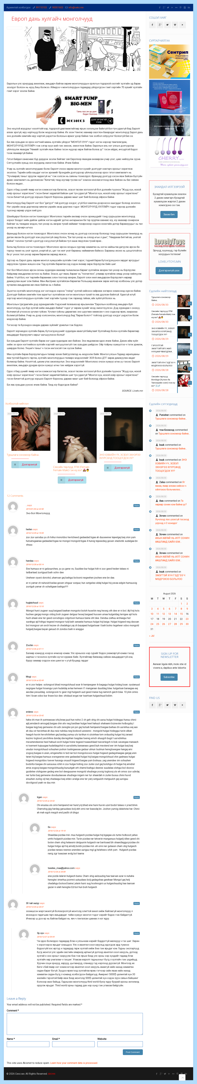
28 (175, 624)
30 (187, 624)
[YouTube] (172, 7)
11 (157, 613)
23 (187, 619)
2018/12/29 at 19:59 (35, 533)
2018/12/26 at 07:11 (35, 649)
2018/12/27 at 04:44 (45, 937)
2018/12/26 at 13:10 (35, 606)
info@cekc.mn (76, 7)
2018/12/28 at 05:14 (35, 564)
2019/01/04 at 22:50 (35, 509)
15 (181, 613)
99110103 (41, 7)
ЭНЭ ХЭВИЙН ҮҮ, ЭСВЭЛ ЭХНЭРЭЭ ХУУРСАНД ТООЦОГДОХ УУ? (119, 456)
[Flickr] (176, 7)
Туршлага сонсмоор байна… (23, 454)
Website (102, 1038)
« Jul (151, 635)
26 (163, 624)
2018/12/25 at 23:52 (45, 801)
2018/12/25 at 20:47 (35, 907)
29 (181, 624)
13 (169, 613)
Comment (13, 1010)
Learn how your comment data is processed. (74, 1063)
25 (157, 624)
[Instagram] (184, 7)
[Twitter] (168, 7)
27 (169, 624)
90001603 (57, 7)
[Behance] (189, 7)
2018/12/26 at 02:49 (35, 680)
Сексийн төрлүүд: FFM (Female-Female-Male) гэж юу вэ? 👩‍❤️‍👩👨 (71, 468)
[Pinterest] (180, 7)
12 (163, 613)
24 (152, 624)
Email (56, 1038)
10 (152, 613)
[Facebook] (159, 7)
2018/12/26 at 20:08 (56, 872)
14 (175, 613)
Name (11, 1038)
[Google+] (164, 7)
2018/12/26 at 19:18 (56, 831)
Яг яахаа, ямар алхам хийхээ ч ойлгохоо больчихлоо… (170, 486)
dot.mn (51, 1073)
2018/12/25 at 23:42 (35, 715)
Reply (136, 506)
